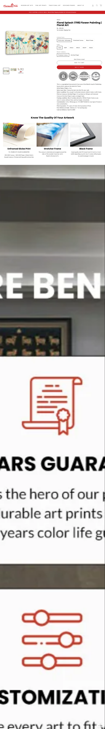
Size (58, 44)
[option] (52, 12)
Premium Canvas (63, 55)
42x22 (91, 47)
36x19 (84, 47)
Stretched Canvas (78, 40)
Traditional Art (55, 5)
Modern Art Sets (27, 5)
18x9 (65, 47)
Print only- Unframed (64, 40)
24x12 (71, 47)
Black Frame (89, 40)
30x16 (78, 47)
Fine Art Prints (41, 5)
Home (58, 19)
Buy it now (79, 67)
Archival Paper (75, 55)
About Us (80, 5)
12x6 (59, 47)
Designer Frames (69, 5)
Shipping (66, 30)
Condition (60, 37)
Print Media (61, 51)
